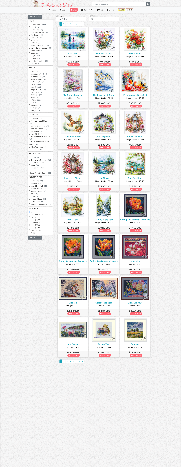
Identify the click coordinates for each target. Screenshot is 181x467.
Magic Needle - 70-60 (72, 56)
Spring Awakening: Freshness (135, 219)
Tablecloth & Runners (40, 204)
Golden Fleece (37, 77)
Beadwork (36, 118)
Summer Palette (104, 53)
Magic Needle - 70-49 (135, 98)
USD (122, 10)
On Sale (33, 233)
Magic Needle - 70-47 (104, 140)
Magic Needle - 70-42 (135, 181)
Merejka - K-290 (72, 306)
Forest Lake (73, 219)
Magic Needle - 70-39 (72, 223)
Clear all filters (35, 17)
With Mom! (72, 53)
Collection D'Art (38, 74)
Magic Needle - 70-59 (104, 56)
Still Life (35, 64)
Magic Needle (38, 90)
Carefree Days (135, 178)
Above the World (72, 136)
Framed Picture (39, 189)
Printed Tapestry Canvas (40, 173)
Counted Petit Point (39, 126)
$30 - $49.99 (35, 222)
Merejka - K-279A (135, 347)
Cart (101, 10)
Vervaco (35, 105)
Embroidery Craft (38, 186)
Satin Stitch (36, 150)
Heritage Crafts (38, 79)
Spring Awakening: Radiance (73, 261)
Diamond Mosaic (38, 129)
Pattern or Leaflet (39, 163)
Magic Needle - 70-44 (72, 181)
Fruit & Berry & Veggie (41, 48)
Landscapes (37, 51)
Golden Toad (104, 344)
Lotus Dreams (73, 344)
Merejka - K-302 (135, 223)
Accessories (37, 168)
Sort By (59, 16)
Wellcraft (35, 108)
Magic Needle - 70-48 (72, 140)
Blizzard (73, 303)
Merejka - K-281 (73, 347)
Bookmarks (36, 30)
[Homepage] (53, 3)
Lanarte (35, 84)
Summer (135, 344)
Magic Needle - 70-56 (72, 98)
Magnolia (135, 261)
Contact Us (88, 10)
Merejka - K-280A (104, 347)
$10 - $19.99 (35, 217)
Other (35, 53)
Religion (35, 58)
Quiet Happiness (104, 136)
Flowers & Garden (40, 45)
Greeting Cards (38, 191)
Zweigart (35, 110)
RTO (34, 103)
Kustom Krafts (37, 82)
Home (53, 10)
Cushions (36, 183)
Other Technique (38, 147)
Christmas (36, 38)
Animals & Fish (38, 25)
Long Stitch (36, 134)
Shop (75, 10)
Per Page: (93, 16)
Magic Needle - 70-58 (135, 56)
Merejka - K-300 (72, 264)
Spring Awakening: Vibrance (104, 261)
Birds (34, 27)
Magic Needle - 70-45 (135, 140)
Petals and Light (135, 136)
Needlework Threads (40, 160)
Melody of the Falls (103, 219)
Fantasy (35, 43)
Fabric (34, 165)
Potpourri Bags (38, 199)
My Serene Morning (73, 95)
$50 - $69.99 (35, 225)
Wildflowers (135, 53)
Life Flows (104, 178)
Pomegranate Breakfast (135, 95)
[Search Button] (148, 4)
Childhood (36, 35)
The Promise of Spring (104, 95)
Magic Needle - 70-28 (104, 223)
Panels (34, 196)
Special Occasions (39, 61)
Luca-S (35, 87)
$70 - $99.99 (35, 228)
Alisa (34, 71)
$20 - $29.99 (35, 220)
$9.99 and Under (36, 215)
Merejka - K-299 (104, 264)
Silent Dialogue (135, 303)
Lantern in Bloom (72, 178)
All (31, 212)
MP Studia (36, 95)
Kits (34, 157)
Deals (63, 10)
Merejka (36, 92)
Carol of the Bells (103, 303)
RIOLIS (35, 100)
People (35, 56)
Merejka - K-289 (104, 306)
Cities (35, 40)
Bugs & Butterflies (39, 32)
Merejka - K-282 (135, 306)
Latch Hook (36, 131)
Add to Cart (73, 65)
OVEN (34, 97)
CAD (130, 10)
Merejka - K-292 (135, 264)
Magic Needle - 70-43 (104, 181)
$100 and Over (35, 230)
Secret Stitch (36, 202)
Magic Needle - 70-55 (104, 98)
